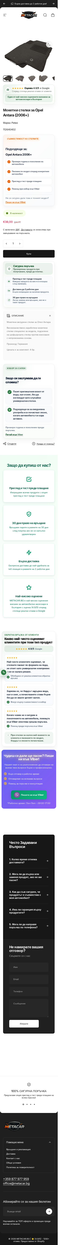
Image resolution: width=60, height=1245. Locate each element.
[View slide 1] (23, 1104)
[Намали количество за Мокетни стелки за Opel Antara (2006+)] (6, 243)
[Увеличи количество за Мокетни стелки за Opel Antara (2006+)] (19, 243)
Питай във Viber (14, 434)
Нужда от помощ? (46, 443)
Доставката (26, 229)
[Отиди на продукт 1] (20, 78)
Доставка (10, 1153)
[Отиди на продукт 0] (8, 78)
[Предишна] (4, 3)
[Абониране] (49, 1211)
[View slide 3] (31, 1104)
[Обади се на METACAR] (4, 672)
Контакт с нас (13, 1158)
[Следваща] (53, 3)
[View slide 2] (27, 1104)
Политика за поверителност (20, 1167)
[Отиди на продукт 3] (44, 78)
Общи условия (13, 1162)
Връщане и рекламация (18, 1149)
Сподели (11, 443)
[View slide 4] (34, 1104)
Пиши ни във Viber (16, 202)
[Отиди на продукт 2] (32, 78)
